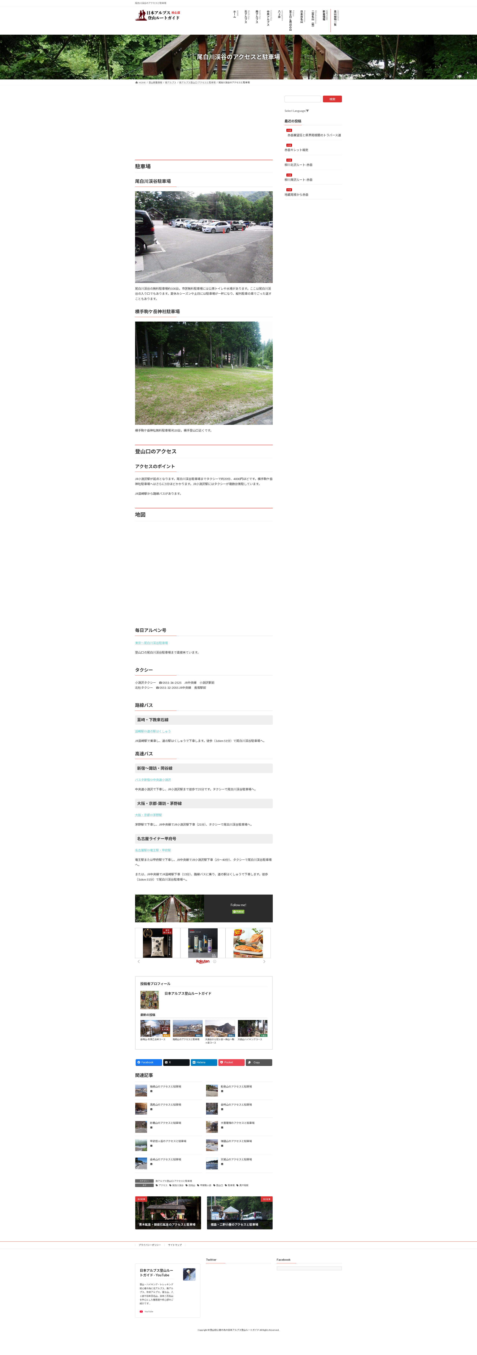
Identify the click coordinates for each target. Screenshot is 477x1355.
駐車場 (231, 1185)
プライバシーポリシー (150, 1245)
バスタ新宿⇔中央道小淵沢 (153, 779)
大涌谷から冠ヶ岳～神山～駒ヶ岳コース (219, 1041)
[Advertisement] (204, 122)
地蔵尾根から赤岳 (298, 194)
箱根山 (199, 1035)
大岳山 (263, 1035)
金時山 (166, 1035)
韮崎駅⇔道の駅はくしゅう (153, 731)
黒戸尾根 (243, 1185)
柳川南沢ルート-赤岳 (300, 179)
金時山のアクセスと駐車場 (236, 1104)
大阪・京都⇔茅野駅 (148, 815)
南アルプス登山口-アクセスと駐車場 (174, 1181)
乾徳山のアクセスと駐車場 (236, 1086)
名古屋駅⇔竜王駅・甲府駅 (153, 850)
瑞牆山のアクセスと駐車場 (236, 1141)
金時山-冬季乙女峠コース (152, 1039)
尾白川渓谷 (178, 1185)
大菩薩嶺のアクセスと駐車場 (238, 1122)
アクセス (163, 1185)
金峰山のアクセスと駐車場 (165, 1159)
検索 (332, 99)
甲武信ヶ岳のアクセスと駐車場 (168, 1141)
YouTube (149, 1311)
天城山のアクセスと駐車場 (236, 1159)
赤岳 (289, 130)
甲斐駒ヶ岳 (205, 1185)
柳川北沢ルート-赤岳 (298, 164)
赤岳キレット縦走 (296, 150)
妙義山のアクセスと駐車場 (165, 1122)
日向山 (192, 1185)
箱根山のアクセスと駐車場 (186, 1039)
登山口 (219, 1185)
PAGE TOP (463, 1310)
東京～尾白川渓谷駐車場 (151, 643)
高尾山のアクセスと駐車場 (165, 1104)
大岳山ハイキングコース (250, 1039)
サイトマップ (175, 1245)
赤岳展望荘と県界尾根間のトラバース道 (313, 135)
